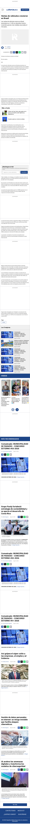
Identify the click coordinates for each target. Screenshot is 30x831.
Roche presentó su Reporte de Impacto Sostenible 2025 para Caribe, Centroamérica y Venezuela (5, 401)
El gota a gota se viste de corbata (16, 119)
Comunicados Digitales (7, 451)
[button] (25, 10)
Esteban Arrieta (6, 661)
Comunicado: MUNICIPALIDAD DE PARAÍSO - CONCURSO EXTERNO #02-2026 (14, 555)
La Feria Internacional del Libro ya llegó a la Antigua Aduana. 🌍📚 (16, 400)
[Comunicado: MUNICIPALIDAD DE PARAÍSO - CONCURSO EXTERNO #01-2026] (14, 636)
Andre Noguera (6, 516)
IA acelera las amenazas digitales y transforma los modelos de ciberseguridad (13, 763)
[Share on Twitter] (17, 52)
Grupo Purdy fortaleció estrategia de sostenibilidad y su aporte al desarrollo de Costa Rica (14, 510)
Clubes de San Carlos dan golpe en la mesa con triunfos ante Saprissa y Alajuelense (17, 113)
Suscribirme (24, 172)
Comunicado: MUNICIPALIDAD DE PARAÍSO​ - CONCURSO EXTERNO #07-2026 (20, 334)
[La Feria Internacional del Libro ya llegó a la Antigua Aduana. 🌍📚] (16, 388)
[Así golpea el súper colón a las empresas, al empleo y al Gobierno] (14, 671)
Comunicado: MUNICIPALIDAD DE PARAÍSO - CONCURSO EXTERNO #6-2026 (20, 351)
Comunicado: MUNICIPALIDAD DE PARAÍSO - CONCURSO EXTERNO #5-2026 (20, 359)
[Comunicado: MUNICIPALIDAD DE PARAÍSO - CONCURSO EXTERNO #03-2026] (14, 464)
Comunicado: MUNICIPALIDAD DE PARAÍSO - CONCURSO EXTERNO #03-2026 (14, 446)
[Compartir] (25, 52)
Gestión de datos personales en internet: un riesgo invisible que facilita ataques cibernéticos (14, 720)
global (3, 322)
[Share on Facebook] (14, 52)
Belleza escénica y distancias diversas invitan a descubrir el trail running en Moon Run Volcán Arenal (21, 342)
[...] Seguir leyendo (20, 477)
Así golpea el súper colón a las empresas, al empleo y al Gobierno (13, 655)
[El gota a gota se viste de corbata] (4, 119)
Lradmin (8, 46)
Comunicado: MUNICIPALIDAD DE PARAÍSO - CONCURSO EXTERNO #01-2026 (14, 618)
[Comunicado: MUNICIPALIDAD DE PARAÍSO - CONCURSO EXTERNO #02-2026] (14, 574)
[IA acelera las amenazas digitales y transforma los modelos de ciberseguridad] (14, 779)
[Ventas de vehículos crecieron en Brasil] (15, 37)
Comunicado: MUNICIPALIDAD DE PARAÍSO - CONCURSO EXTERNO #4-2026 (20, 368)
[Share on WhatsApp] (19, 52)
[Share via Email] (22, 52)
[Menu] (3, 9)
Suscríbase (22, 814)
